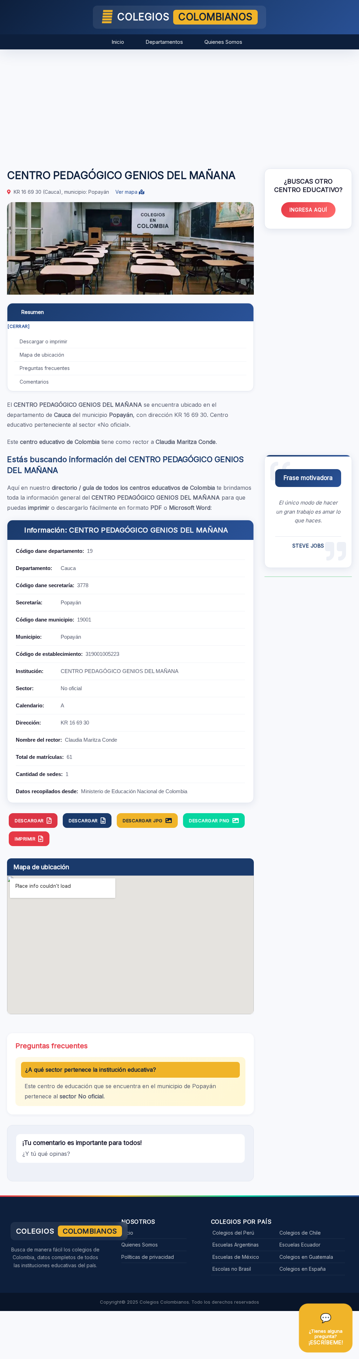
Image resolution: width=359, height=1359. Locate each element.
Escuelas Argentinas (235, 1245)
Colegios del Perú (233, 1233)
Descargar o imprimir (43, 341)
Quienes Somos (223, 42)
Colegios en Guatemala (306, 1257)
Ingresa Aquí (308, 210)
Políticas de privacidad (147, 1257)
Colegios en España (302, 1269)
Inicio (117, 42)
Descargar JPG (143, 820)
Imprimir (25, 839)
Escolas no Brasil (231, 1269)
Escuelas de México (235, 1257)
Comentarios (34, 382)
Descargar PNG (209, 820)
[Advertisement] (179, 105)
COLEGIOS (185, 17)
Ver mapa (127, 192)
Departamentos (164, 42)
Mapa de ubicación (42, 355)
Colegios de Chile (300, 1233)
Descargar (29, 820)
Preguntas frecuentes (45, 368)
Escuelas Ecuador (299, 1245)
